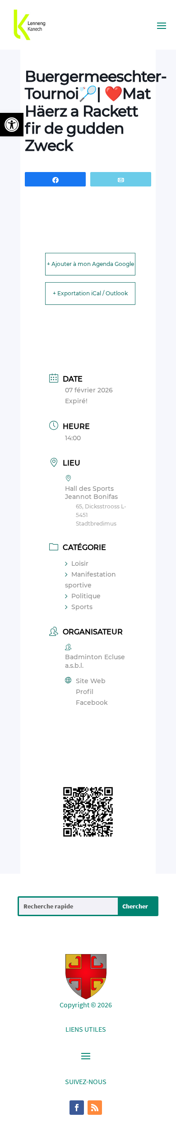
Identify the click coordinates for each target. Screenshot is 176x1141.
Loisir (79, 563)
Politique (86, 596)
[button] (11, 124)
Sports (82, 607)
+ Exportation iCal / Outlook (90, 293)
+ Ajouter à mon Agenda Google (90, 264)
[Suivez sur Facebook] (76, 1107)
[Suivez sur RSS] (95, 1107)
